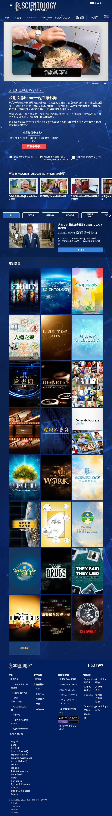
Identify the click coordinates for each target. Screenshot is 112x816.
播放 (82, 250)
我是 (20, 728)
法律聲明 (14, 812)
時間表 (38, 679)
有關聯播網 (38, 684)
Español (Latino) (19, 754)
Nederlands (17, 774)
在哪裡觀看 (63, 675)
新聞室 (90, 708)
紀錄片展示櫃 (16, 733)
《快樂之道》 (20, 113)
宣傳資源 (40, 709)
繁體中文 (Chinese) (20, 790)
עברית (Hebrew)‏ (19, 761)
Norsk (14, 777)
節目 (11, 675)
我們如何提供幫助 (98, 698)
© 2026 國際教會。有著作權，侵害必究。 (28, 800)
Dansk (14, 744)
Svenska (15, 787)
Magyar (14, 764)
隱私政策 (14, 809)
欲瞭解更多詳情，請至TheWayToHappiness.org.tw (58, 158)
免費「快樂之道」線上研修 (26, 158)
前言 (38, 688)
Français (15, 794)
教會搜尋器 (98, 688)
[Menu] (11, 5)
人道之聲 (16, 715)
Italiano (15, 767)
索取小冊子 (33, 146)
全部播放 (24, 648)
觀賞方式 (40, 693)
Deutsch (15, 748)
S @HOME (26, 90)
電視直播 (37, 675)
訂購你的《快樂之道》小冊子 (89, 158)
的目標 (90, 680)
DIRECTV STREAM (68, 684)
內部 (19, 692)
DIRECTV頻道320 (67, 679)
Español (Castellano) (21, 757)
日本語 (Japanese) (20, 771)
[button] (2, 215)
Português (16, 780)
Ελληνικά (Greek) (19, 751)
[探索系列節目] (24, 291)
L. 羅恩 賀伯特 (87, 688)
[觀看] (87, 337)
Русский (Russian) (20, 784)
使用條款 (14, 803)
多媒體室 (40, 699)
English (14, 741)
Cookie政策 (15, 806)
